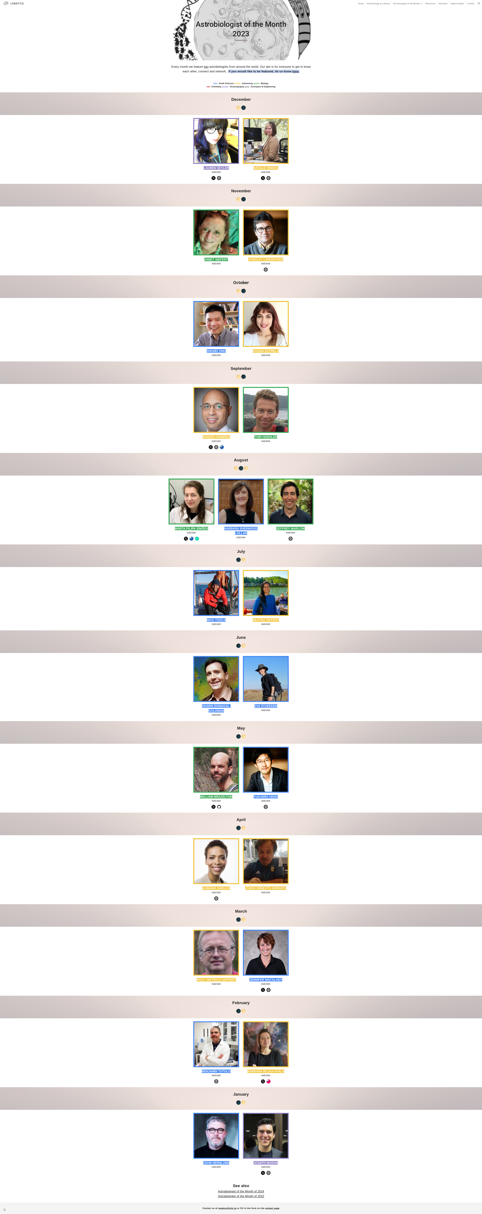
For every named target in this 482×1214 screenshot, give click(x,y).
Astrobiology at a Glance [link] (378, 3)
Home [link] (361, 3)
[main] (241, 30)
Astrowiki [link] (443, 3)
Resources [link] (430, 3)
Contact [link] (470, 3)
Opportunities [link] (457, 3)
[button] (479, 4)
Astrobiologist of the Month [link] (406, 3)
